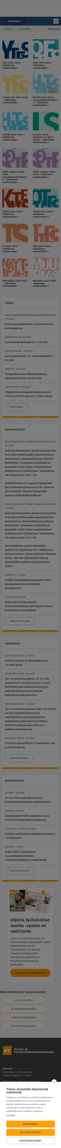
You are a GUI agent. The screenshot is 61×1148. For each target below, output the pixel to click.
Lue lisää (10, 1115)
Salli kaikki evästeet (30, 1132)
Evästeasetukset (30, 1141)
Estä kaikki (30, 1124)
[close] (54, 1082)
